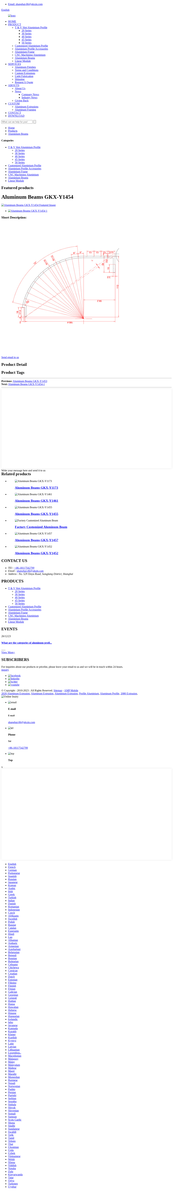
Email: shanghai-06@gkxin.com (25, 4)
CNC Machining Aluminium (30, 54)
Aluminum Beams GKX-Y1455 (36, 514)
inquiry (5, 669)
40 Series (26, 36)
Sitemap (58, 690)
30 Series (26, 33)
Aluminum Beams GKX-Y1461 (36, 500)
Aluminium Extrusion (66, 693)
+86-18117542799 (24, 567)
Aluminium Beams (25, 57)
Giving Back (22, 100)
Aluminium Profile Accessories (31, 48)
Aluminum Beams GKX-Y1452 (36, 553)
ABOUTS (13, 85)
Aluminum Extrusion (42, 693)
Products (12, 130)
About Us (20, 88)
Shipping (19, 79)
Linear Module (23, 61)
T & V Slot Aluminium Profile (31, 27)
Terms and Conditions (26, 70)
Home (11, 127)
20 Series (26, 30)
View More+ (8, 652)
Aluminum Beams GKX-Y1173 (36, 487)
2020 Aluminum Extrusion (15, 693)
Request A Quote (24, 82)
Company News (30, 94)
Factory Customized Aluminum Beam (41, 527)
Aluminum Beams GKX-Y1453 (30, 381)
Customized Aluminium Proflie (31, 45)
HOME (12, 21)
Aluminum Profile (109, 693)
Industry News (29, 97)
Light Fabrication (24, 76)
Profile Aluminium (89, 693)
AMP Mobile (71, 690)
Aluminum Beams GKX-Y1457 (36, 540)
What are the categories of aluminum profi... (26, 642)
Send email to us (10, 357)
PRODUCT (14, 24)
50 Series (26, 42)
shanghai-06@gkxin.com (30, 570)
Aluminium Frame (24, 51)
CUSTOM (14, 103)
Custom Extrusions (25, 73)
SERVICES (14, 64)
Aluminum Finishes (25, 67)
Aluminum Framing (25, 109)
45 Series (26, 39)
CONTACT (14, 112)
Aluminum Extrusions (26, 106)
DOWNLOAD (16, 115)
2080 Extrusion (129, 693)
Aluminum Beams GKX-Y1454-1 (26, 384)
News (18, 91)
